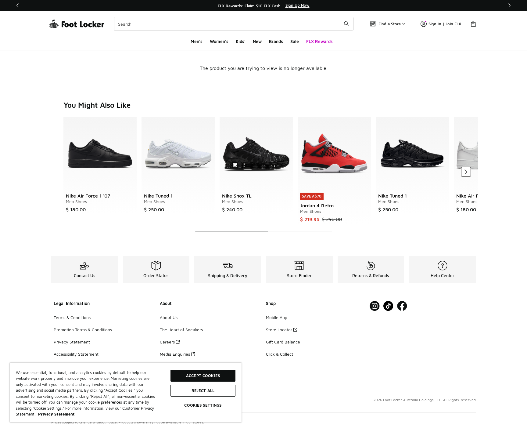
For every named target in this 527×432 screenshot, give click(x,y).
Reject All (203, 390)
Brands (276, 41)
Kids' (241, 41)
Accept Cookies (203, 375)
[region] (263, 5)
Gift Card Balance (283, 341)
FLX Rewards (319, 41)
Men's (197, 41)
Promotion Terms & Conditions (83, 329)
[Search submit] (346, 24)
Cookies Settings (202, 405)
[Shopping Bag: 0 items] (473, 24)
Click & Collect (279, 354)
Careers (167, 341)
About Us (168, 317)
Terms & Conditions (72, 317)
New (257, 41)
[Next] (509, 5)
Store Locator (279, 329)
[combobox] (233, 24)
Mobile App (276, 317)
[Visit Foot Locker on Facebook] (402, 306)
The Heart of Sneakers (181, 329)
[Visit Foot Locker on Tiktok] (388, 306)
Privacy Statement (72, 341)
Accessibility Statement (76, 354)
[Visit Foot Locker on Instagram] (375, 306)
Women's (219, 41)
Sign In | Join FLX (444, 23)
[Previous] (18, 5)
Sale (294, 41)
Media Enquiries (175, 354)
